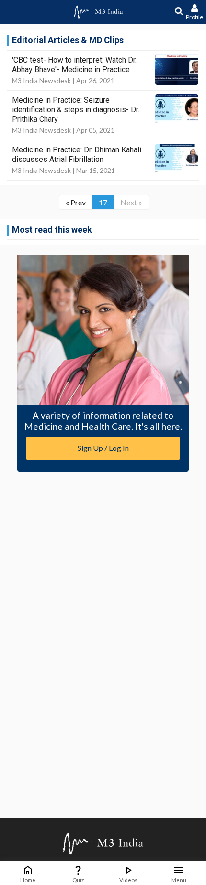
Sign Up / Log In (103, 447)
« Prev (76, 202)
